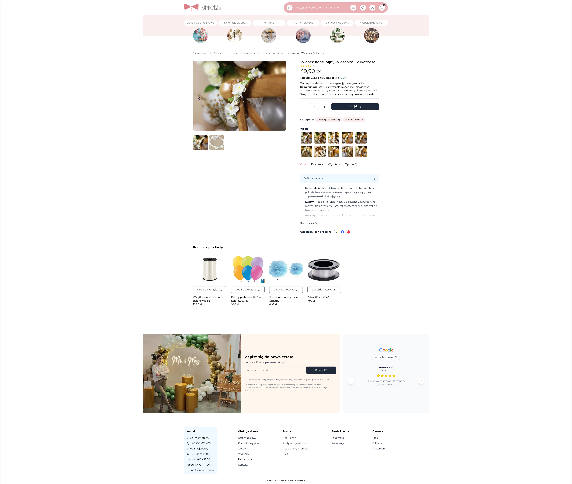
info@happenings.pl (203, 470)
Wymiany (243, 454)
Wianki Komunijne (354, 119)
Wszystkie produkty (309, 7)
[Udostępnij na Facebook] (342, 232)
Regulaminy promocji (295, 448)
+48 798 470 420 (201, 443)
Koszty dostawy (247, 438)
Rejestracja (338, 443)
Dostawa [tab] (317, 164)
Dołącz (319, 370)
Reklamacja (245, 459)
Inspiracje (332, 7)
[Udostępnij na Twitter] (335, 231)
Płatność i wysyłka (248, 443)
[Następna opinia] (421, 381)
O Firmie (377, 443)
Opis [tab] (303, 164)
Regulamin (289, 438)
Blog (375, 438)
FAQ (285, 454)
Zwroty (242, 448)
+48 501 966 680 (200, 454)
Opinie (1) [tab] (351, 164)
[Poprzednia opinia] (351, 381)
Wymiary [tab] (334, 164)
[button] (209, 289)
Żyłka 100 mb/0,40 (318, 297)
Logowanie (338, 438)
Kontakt (243, 464)
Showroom (379, 448)
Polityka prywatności (295, 443)
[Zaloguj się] (372, 8)
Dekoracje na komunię (328, 119)
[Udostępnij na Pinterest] (348, 232)
